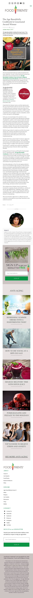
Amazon (12, 99)
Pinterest (8, 518)
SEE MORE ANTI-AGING (16, 457)
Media (5, 504)
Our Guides (6, 497)
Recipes (5, 494)
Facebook (8, 516)
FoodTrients (6, 478)
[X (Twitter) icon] (12, 3)
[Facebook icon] (10, 3)
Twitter (8, 522)
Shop (5, 501)
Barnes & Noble (6, 101)
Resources (6, 499)
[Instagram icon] (18, 3)
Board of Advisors (8, 480)
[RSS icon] (24, 3)
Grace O (12, 27)
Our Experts (6, 476)
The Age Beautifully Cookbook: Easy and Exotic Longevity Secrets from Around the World (15, 77)
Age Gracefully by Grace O (10, 490)
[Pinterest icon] (15, 3)
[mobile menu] (30, 5)
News (5, 492)
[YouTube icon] (21, 3)
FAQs (5, 483)
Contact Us (9, 511)
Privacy (27, 558)
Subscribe (8, 513)
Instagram (8, 520)
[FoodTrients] (16, 9)
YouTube (8, 525)
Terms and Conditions (19, 558)
